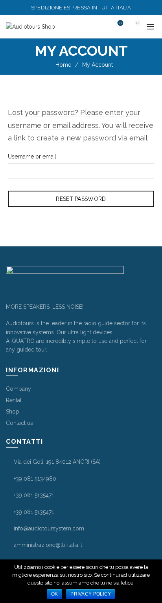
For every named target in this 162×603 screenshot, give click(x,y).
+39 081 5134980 (35, 478)
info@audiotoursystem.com (49, 528)
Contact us (19, 423)
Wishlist (121, 23)
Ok (54, 594)
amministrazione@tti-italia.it (48, 545)
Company (18, 389)
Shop (12, 411)
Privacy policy (90, 594)
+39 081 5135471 (34, 495)
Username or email (32, 156)
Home (63, 65)
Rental (14, 400)
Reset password (81, 199)
